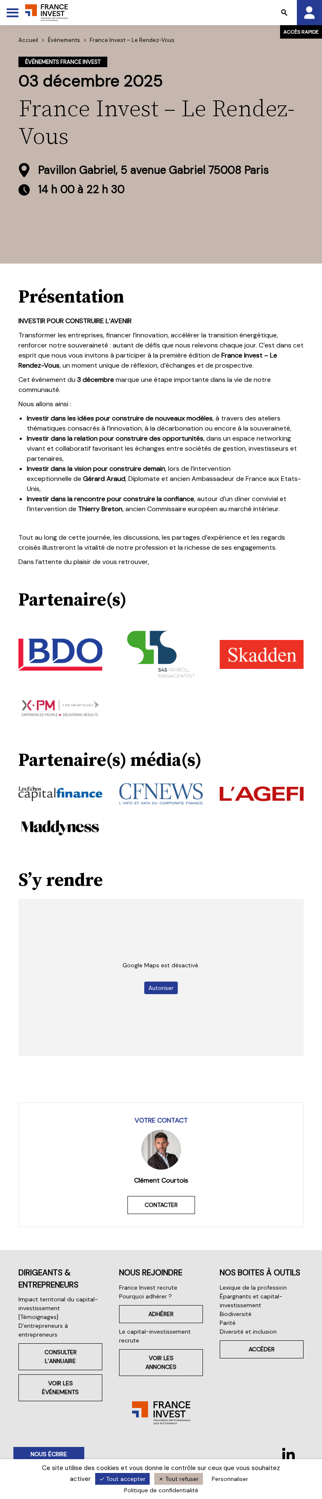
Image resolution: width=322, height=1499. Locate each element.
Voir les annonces (161, 1362)
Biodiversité (236, 1314)
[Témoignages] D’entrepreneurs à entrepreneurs (43, 1325)
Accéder (262, 1349)
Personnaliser (230, 1479)
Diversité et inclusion (248, 1331)
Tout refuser (181, 1479)
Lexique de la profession (253, 1287)
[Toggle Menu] (12, 12)
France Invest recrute (148, 1287)
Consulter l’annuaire (60, 1356)
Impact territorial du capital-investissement (58, 1303)
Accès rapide (301, 32)
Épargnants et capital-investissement (251, 1301)
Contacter (161, 1205)
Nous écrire (49, 1454)
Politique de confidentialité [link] (161, 1490)
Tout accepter (124, 1479)
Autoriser (161, 988)
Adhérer (161, 1314)
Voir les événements (60, 1387)
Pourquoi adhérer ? (145, 1296)
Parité (228, 1323)
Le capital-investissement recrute (155, 1336)
